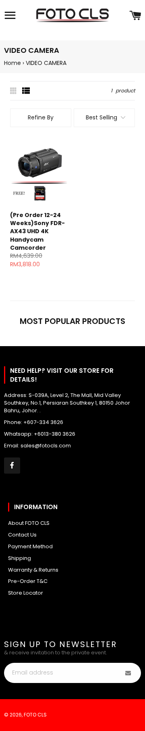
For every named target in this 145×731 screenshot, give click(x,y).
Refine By (41, 117)
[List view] (26, 91)
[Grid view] (14, 91)
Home (12, 63)
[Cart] (135, 16)
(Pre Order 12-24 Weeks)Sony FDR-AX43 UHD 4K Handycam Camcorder (37, 231)
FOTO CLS (35, 714)
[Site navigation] (10, 16)
